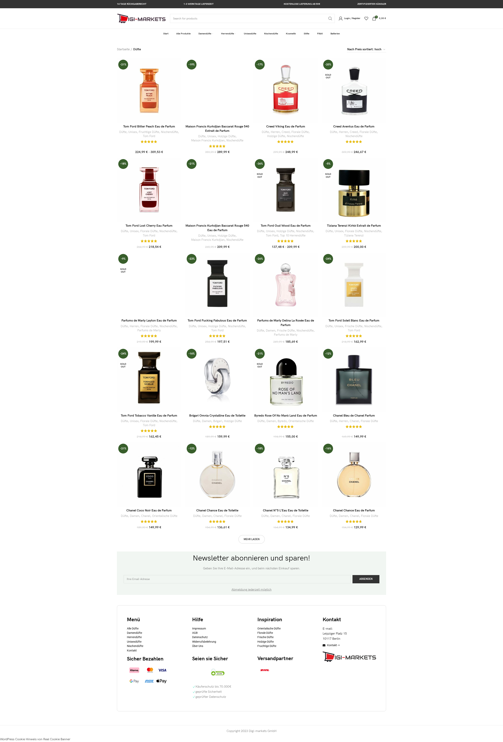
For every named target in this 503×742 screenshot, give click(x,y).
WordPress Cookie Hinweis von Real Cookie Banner (35, 739)
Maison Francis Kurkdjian (208, 140)
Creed (286, 132)
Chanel (354, 421)
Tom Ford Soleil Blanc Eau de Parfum (354, 320)
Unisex (132, 132)
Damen (270, 331)
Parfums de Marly (149, 330)
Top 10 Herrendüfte (293, 235)
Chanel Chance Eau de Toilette (217, 510)
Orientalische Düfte (301, 421)
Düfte (123, 132)
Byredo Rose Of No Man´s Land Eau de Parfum (285, 416)
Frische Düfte (286, 331)
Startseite (123, 49)
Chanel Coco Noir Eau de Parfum (149, 510)
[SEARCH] (330, 18)
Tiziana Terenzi (354, 235)
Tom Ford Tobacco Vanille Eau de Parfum (149, 416)
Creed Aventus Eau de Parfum (353, 126)
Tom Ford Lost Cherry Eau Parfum (149, 226)
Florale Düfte (300, 132)
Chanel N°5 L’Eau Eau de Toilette (285, 510)
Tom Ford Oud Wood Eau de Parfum (286, 226)
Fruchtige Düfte (149, 132)
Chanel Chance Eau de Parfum (354, 510)
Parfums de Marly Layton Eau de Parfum (149, 320)
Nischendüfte (169, 132)
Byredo (282, 421)
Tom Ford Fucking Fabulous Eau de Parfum (217, 320)
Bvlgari (217, 421)
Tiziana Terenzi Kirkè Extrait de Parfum (354, 226)
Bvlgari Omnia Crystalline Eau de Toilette (217, 416)
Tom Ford (149, 136)
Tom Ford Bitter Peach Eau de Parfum (149, 126)
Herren (275, 132)
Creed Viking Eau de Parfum (285, 126)
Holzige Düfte (227, 136)
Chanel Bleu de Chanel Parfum (354, 416)
